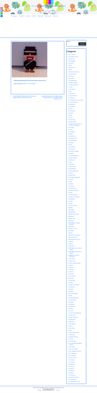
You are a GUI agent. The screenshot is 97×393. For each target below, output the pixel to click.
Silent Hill (72, 306)
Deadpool (72, 106)
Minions (71, 220)
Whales (71, 373)
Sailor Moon (72, 300)
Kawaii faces (72, 188)
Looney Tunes (73, 205)
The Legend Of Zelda (75, 351)
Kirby (70, 192)
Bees (70, 65)
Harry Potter (72, 166)
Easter (71, 129)
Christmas (72, 98)
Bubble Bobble (73, 82)
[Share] (1, 16)
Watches (71, 370)
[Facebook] (1, 10)
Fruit (70, 145)
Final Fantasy (72, 140)
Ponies (71, 289)
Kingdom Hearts (73, 190)
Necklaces (72, 246)
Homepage (14, 16)
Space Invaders (73, 317)
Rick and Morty (73, 293)
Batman (71, 63)
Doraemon (72, 119)
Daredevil (72, 104)
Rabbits (71, 291)
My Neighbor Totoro (75, 239)
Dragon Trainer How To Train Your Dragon (75, 124)
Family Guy (72, 136)
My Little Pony (73, 237)
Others (71, 265)
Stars (70, 330)
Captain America (74, 85)
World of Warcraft (74, 381)
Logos (71, 201)
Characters (72, 93)
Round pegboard (74, 297)
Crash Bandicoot (73, 102)
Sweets (71, 339)
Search (69, 41)
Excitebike (72, 131)
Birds (70, 69)
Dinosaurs (72, 111)
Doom (71, 117)
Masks (71, 207)
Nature (71, 243)
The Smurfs (72, 355)
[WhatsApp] (1, 13)
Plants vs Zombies (74, 284)
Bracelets (71, 78)
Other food (72, 261)
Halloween (72, 160)
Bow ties (71, 76)
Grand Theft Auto (74, 155)
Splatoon (71, 321)
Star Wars (72, 328)
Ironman (71, 186)
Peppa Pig (72, 280)
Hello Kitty (72, 175)
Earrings (71, 127)
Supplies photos (73, 337)
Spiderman (48, 16)
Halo (70, 162)
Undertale (72, 364)
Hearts (71, 173)
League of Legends (74, 197)
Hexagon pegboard (74, 177)
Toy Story (72, 360)
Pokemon (55, 16)
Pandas (71, 271)
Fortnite (34, 16)
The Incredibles (73, 349)
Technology (72, 341)
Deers (71, 108)
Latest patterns (73, 194)
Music (71, 233)
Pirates (71, 282)
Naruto (71, 241)
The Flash (72, 347)
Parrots (71, 274)
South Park (72, 315)
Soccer (71, 311)
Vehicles (71, 368)
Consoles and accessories (76, 100)
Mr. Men (71, 230)
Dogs (70, 115)
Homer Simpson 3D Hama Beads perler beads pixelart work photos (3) (51, 98)
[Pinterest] (1, 8)
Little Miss (72, 199)
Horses (71, 179)
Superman (72, 334)
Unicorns (71, 366)
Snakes (71, 308)
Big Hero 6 (72, 67)
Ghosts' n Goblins (74, 151)
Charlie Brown (73, 95)
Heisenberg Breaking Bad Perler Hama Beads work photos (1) (24, 97)
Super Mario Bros (74, 332)
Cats (70, 91)
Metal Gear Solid (74, 214)
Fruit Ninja (72, 147)
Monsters (71, 226)
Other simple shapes (75, 263)
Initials (71, 184)
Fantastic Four (73, 138)
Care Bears (72, 89)
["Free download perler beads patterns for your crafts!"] (48, 2)
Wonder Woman (74, 377)
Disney (28, 16)
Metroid (71, 216)
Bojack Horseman (74, 72)
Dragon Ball (72, 121)
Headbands (72, 168)
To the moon (72, 357)
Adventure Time (73, 56)
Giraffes (71, 153)
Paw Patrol (72, 276)
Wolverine (72, 375)
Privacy (58, 390)
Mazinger (72, 210)
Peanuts (71, 278)
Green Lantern (73, 158)
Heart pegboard (73, 171)
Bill (34, 83)
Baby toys (72, 59)
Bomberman (72, 74)
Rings (70, 295)
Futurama (72, 149)
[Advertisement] (48, 27)
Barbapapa (72, 61)
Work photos (73, 379)
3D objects (22, 16)
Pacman (71, 269)
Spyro (71, 326)
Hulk (70, 181)
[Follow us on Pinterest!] (44, 13)
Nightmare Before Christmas (74, 256)
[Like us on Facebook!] (53, 13)
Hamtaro (71, 164)
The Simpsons (73, 353)
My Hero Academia (74, 235)
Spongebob (72, 324)
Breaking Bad (73, 80)
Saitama (71, 302)
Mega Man (72, 212)
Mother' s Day (73, 228)
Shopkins (71, 304)
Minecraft (40, 16)
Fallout (71, 134)
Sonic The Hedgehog (75, 313)
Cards (70, 87)
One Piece (72, 258)
